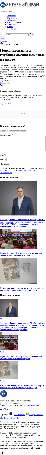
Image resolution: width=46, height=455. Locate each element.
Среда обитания (14, 22)
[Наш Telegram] (4, 409)
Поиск (2, 35)
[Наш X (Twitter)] (8, 409)
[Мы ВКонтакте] (1, 409)
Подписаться (5, 103)
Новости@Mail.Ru (11, 418)
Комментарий (6, 135)
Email (3, 159)
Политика (11, 16)
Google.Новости (36, 415)
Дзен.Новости (19, 415)
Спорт (10, 27)
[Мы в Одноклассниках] (6, 409)
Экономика (12, 18)
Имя (2, 155)
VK (1, 83)
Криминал (11, 24)
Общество (11, 20)
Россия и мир (13, 29)
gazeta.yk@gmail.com (34, 405)
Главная (3, 41)
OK (8, 83)
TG (4, 83)
